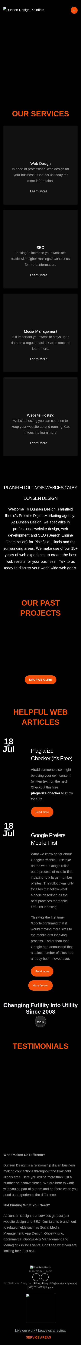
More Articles (40, 985)
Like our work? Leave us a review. (40, 1330)
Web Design (40, 163)
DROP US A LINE (40, 679)
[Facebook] (45, 1277)
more (40, 1021)
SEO (40, 247)
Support (49, 1287)
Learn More (38, 191)
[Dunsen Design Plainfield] (23, 10)
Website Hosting (40, 415)
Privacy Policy (41, 1283)
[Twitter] (36, 1277)
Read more (42, 811)
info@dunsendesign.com (63, 1283)
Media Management (40, 331)
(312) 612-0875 (36, 1287)
